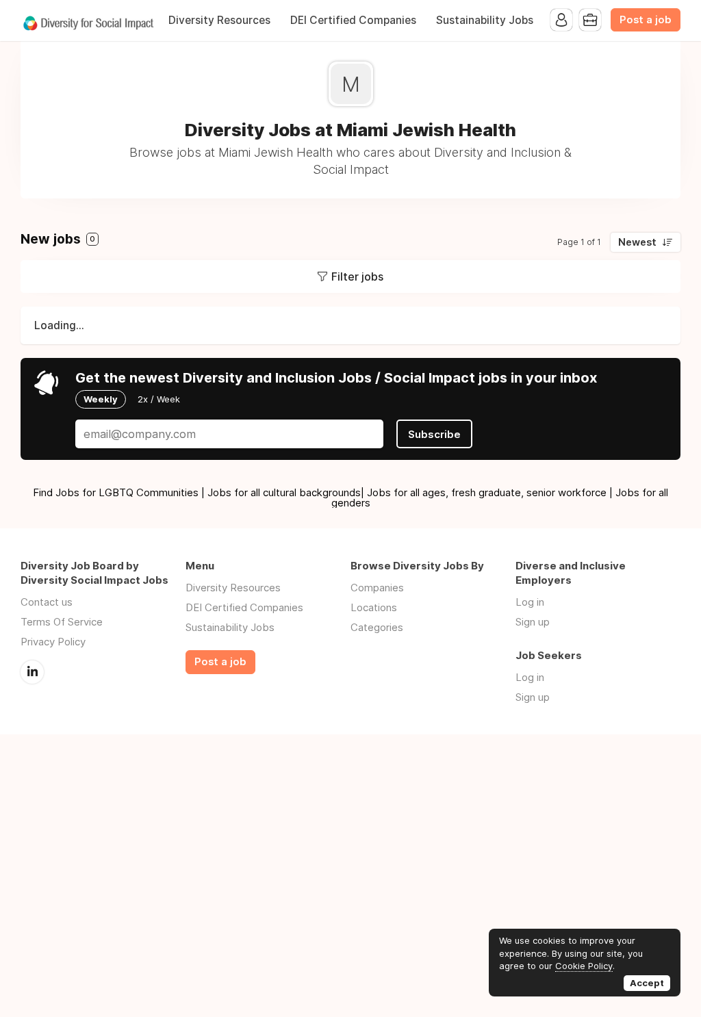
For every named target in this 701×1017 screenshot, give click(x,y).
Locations (373, 607)
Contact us (47, 601)
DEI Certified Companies (353, 20)
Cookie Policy (584, 965)
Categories (376, 627)
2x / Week (159, 399)
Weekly (101, 399)
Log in (529, 601)
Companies (377, 587)
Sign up (532, 621)
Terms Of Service (62, 621)
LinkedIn (32, 672)
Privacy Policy (53, 641)
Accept (647, 982)
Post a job (646, 20)
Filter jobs (357, 276)
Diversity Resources (219, 20)
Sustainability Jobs (484, 20)
